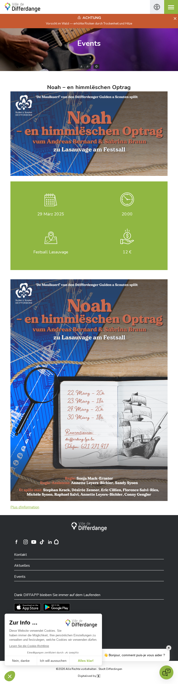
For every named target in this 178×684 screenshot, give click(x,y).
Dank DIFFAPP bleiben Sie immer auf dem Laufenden (57, 594)
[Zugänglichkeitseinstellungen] (157, 7)
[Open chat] (166, 672)
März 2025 (50, 214)
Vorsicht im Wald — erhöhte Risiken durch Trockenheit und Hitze (89, 24)
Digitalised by (87, 676)
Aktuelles (22, 565)
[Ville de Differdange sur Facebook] (16, 542)
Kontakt (20, 554)
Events (89, 43)
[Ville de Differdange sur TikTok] (41, 542)
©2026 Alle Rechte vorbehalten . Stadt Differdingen (89, 669)
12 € (127, 252)
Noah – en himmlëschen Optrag (89, 87)
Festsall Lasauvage (50, 252)
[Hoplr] (56, 542)
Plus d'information (24, 507)
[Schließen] (174, 19)
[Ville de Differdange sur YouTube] (33, 542)
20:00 (127, 214)
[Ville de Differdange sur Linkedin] (50, 542)
